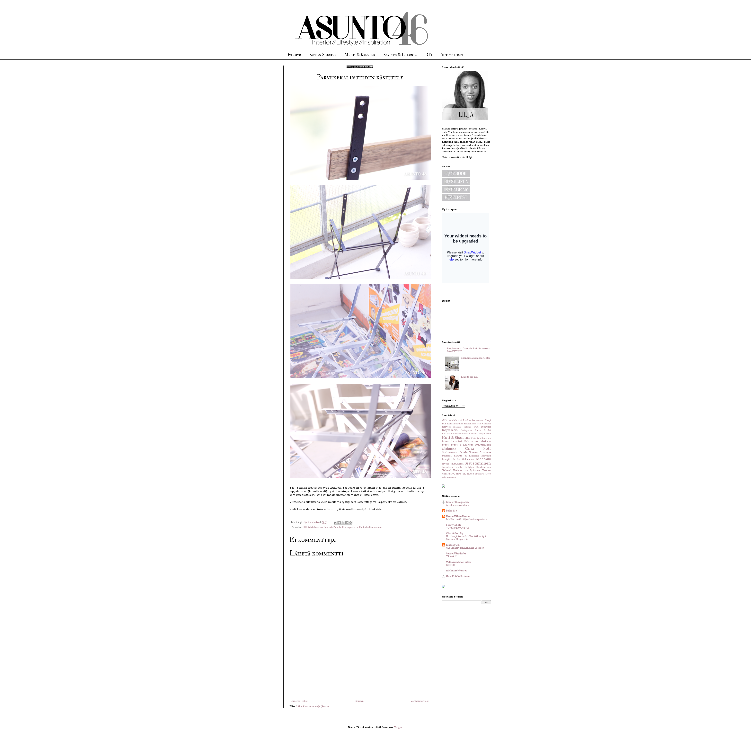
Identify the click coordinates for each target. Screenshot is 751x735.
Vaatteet (486, 470)
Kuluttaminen (483, 438)
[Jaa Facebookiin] (347, 523)
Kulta (473, 438)
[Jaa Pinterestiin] (350, 523)
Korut (488, 434)
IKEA (476, 427)
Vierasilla (447, 474)
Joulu (478, 430)
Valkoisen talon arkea (458, 562)
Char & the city (454, 533)
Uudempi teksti (299, 700)
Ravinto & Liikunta (400, 54)
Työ (466, 470)
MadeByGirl (453, 544)
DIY (429, 54)
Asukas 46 (469, 420)
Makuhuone (471, 441)
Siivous (445, 464)
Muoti (445, 444)
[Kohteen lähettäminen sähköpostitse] (336, 523)
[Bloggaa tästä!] (339, 523)
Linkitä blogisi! (469, 376)
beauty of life (453, 524)
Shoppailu (483, 459)
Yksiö (487, 473)
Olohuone (449, 449)
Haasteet (486, 423)
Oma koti (328, 527)
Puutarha (364, 527)
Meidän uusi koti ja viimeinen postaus (466, 519)
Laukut (445, 441)
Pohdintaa (485, 452)
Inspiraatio (450, 430)
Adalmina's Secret (456, 570)
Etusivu (294, 54)
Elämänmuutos (455, 423)
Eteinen (468, 423)
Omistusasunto (450, 452)
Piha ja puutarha (350, 527)
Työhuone (475, 470)
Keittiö (473, 433)
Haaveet (446, 427)
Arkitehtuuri (455, 420)
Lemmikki (456, 441)
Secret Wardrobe (456, 553)
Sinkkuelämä (457, 464)
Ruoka (456, 459)
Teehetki (446, 470)
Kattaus (446, 433)
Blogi (488, 420)
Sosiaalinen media (452, 467)
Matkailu (486, 441)
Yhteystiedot (452, 54)
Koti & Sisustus (322, 54)
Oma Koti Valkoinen (458, 576)
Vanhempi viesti (420, 700)
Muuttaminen (483, 444)
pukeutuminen (449, 477)
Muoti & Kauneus (359, 54)
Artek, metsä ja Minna (457, 505)
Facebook (476, 424)
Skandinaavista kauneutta (475, 357)
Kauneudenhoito (459, 433)
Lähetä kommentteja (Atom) (312, 706)
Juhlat (487, 430)
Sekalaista (468, 459)
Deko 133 (451, 510)
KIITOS (450, 565)
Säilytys (469, 466)
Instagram (466, 430)
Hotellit (467, 427)
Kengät (481, 433)
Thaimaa (457, 470)
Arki (445, 420)
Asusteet (480, 420)
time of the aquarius (457, 501)
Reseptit (446, 459)
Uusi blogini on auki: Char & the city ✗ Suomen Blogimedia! (466, 538)
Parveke (337, 527)
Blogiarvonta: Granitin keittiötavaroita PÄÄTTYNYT (468, 350)
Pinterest (473, 452)
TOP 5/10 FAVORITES (457, 528)
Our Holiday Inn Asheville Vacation (465, 547)
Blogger (398, 727)
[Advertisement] (360, 670)
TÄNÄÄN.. (452, 556)
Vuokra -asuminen (463, 473)
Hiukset (457, 427)
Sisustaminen (376, 527)
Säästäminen (483, 466)
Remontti (486, 456)
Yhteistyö (479, 474)
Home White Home (458, 516)
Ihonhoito (486, 427)
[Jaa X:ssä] (343, 523)
